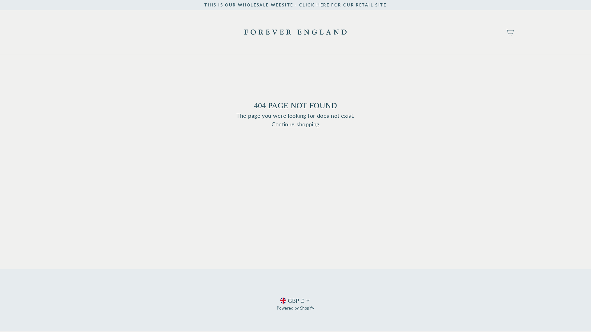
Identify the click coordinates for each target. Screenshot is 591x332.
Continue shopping (295, 124)
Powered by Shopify (295, 308)
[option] (295, 5)
